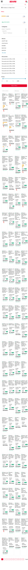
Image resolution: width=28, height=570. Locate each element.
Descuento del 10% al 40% (8, 66)
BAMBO (4, 45)
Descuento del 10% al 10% (8, 59)
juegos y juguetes (6, 29)
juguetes (4, 31)
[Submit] (25, 4)
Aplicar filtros (14, 85)
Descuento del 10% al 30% (8, 63)
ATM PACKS (5, 43)
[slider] (2, 78)
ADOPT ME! (4, 41)
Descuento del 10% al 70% (8, 73)
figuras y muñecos (7, 33)
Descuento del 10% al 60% (8, 70)
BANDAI (4, 50)
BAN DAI (4, 48)
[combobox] (14, 5)
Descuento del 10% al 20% (8, 61)
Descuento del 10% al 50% (8, 68)
